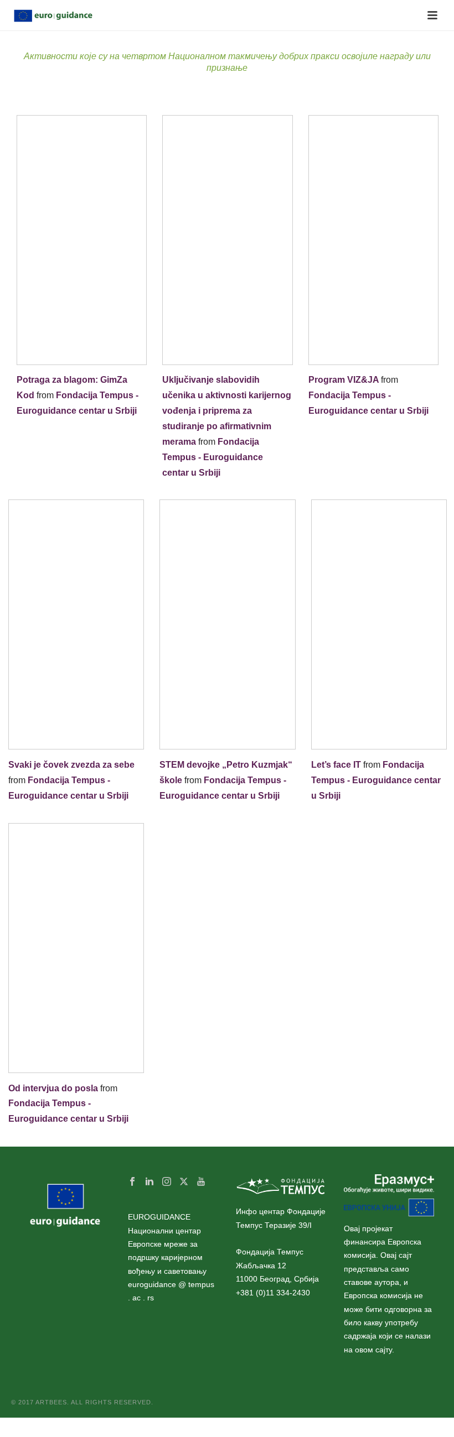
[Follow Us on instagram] (166, 1182)
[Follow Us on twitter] (183, 1182)
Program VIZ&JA (343, 379)
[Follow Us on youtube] (201, 1182)
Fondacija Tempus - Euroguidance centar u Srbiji (212, 457)
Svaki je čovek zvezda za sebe (71, 764)
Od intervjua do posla (53, 1088)
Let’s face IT (336, 764)
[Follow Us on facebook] (132, 1182)
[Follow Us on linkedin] (149, 1182)
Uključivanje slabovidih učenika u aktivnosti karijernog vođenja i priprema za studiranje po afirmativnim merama (226, 410)
